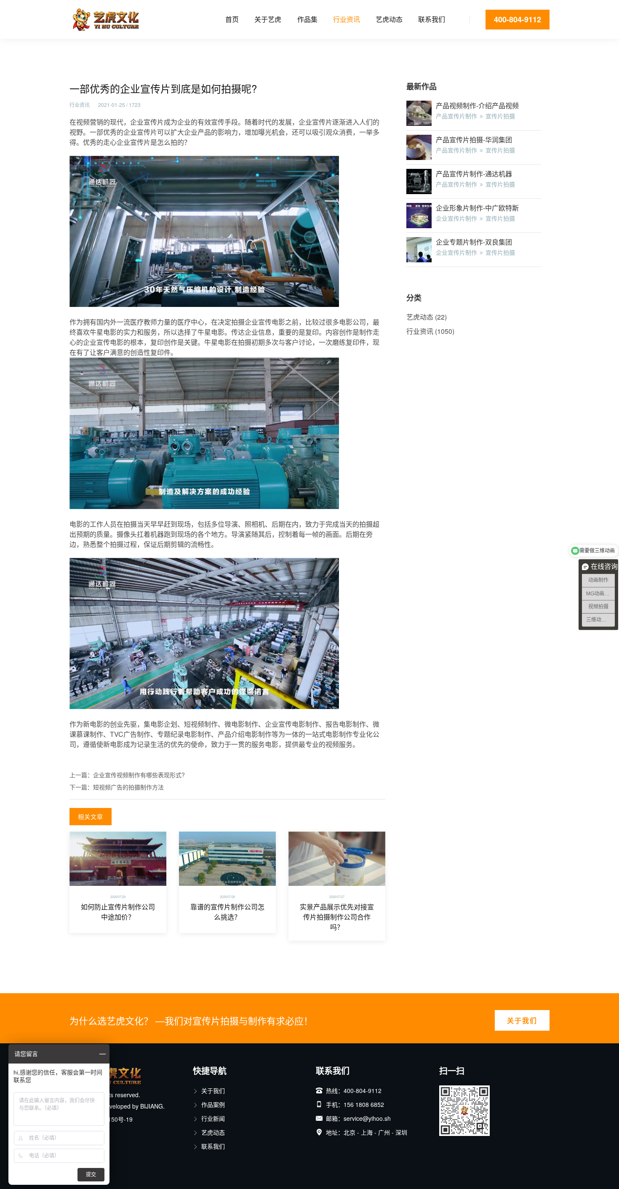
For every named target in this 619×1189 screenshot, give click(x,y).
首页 (232, 19)
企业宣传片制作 (456, 218)
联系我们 (431, 19)
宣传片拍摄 (500, 116)
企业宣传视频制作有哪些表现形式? (139, 774)
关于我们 (522, 1020)
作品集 (307, 19)
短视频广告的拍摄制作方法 (128, 787)
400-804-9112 (517, 19)
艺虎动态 (389, 19)
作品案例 (213, 1104)
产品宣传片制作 (456, 116)
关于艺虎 (267, 19)
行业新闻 (213, 1118)
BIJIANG (151, 1106)
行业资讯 (346, 19)
